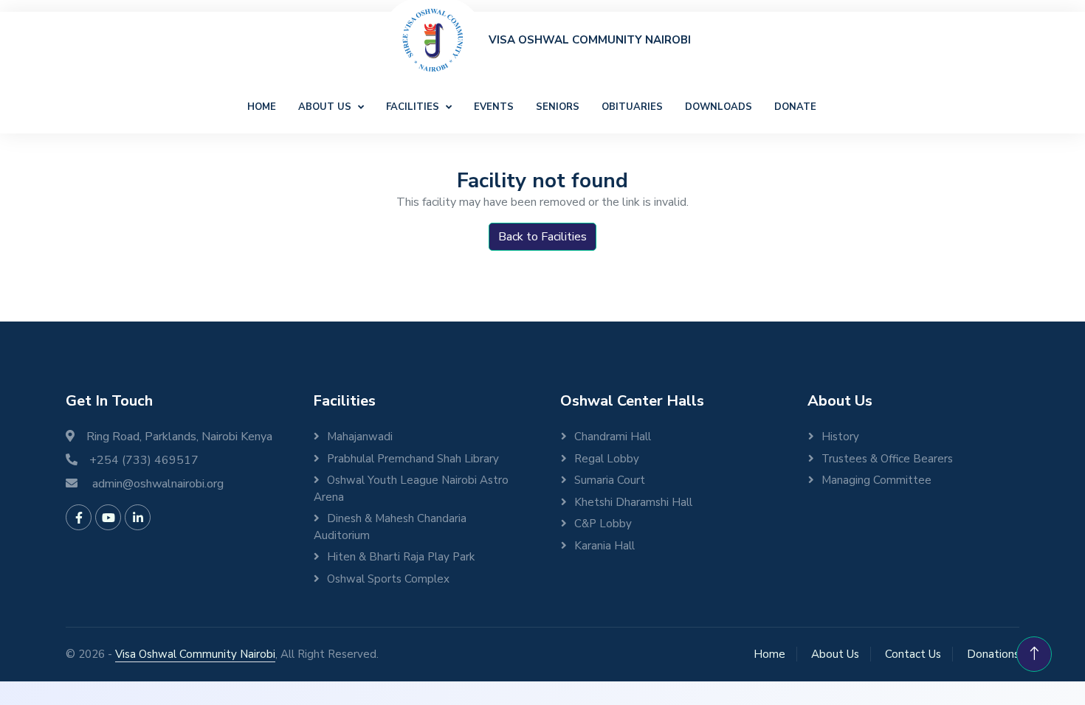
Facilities (414, 107)
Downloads (718, 107)
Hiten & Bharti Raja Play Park (401, 556)
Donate (795, 107)
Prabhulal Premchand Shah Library (413, 458)
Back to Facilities (542, 237)
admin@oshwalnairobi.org (158, 484)
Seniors (557, 107)
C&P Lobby (603, 523)
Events (494, 107)
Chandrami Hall (612, 436)
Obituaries (632, 107)
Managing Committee (876, 480)
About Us (326, 107)
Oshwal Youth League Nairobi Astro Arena (411, 488)
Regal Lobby (606, 458)
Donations (993, 654)
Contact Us (913, 654)
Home (261, 107)
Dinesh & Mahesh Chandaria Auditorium (390, 527)
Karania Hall (604, 545)
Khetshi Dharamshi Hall (633, 502)
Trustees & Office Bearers (887, 458)
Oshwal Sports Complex (388, 579)
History (840, 436)
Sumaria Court (609, 480)
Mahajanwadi (360, 436)
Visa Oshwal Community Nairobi (195, 654)
